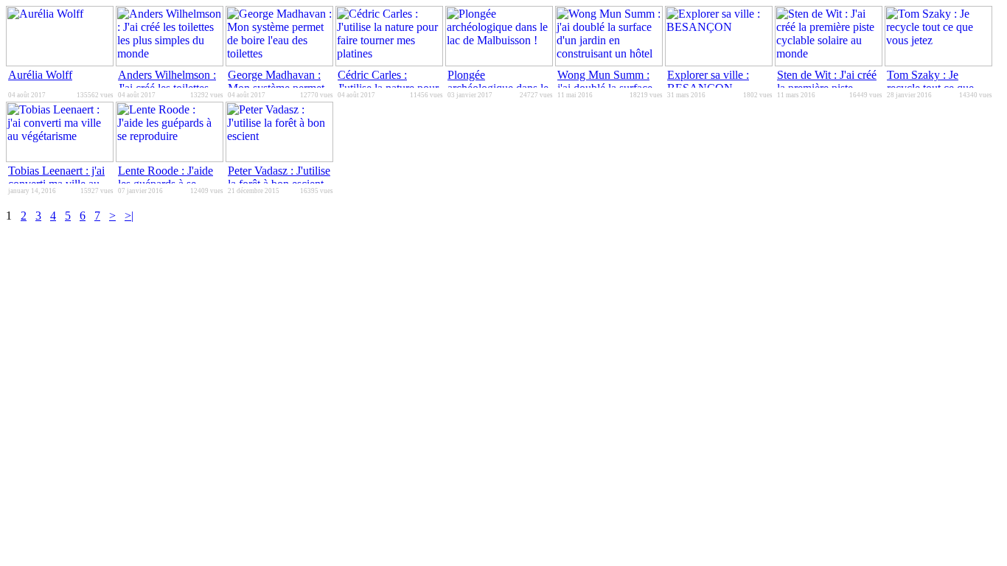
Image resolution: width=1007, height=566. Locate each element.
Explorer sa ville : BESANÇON (708, 81)
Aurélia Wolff (40, 75)
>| (129, 215)
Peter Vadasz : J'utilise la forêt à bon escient (279, 177)
